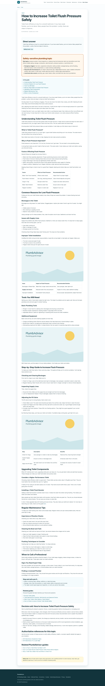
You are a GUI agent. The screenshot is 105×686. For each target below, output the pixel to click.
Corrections (41, 677)
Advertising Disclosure (55, 677)
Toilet (45, 2)
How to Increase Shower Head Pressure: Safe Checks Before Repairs (40, 649)
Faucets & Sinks (50, 2)
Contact (47, 677)
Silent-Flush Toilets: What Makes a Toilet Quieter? (37, 599)
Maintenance (74, 2)
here (45, 503)
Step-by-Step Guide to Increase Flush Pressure (36, 87)
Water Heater (63, 2)
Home (18, 7)
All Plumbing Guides (21, 677)
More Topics (85, 2)
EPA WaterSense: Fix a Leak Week (31, 640)
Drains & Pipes (57, 2)
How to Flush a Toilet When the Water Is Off (34, 647)
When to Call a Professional (31, 93)
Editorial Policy (34, 677)
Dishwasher (68, 2)
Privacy (63, 677)
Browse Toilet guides (29, 595)
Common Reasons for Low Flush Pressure (35, 84)
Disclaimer (68, 677)
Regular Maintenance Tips (31, 91)
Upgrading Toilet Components (32, 89)
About (28, 677)
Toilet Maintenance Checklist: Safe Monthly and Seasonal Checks (41, 597)
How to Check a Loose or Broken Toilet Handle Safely (38, 601)
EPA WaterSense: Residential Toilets (32, 639)
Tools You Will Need (29, 85)
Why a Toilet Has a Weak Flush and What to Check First (37, 651)
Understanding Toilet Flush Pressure (33, 82)
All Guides (80, 2)
